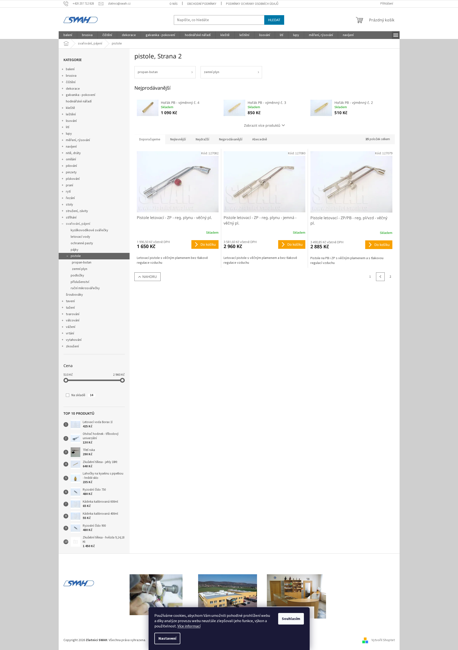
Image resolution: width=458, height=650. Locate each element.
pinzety (71, 172)
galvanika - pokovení (80, 95)
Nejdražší (202, 139)
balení (70, 69)
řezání (70, 198)
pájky (74, 249)
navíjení (71, 146)
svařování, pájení (78, 223)
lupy (69, 133)
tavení (70, 301)
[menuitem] (68, 35)
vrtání (70, 333)
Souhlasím (291, 618)
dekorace (73, 88)
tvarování (72, 314)
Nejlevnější (178, 139)
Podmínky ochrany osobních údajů (252, 4)
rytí (68, 191)
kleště (70, 108)
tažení (70, 307)
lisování (71, 121)
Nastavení (167, 638)
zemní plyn (79, 269)
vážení (70, 327)
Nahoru (149, 276)
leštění (71, 114)
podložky (77, 275)
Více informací (189, 626)
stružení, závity (77, 211)
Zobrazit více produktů (262, 125)
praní (69, 185)
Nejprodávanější (230, 139)
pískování (73, 178)
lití (67, 127)
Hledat (274, 20)
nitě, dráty (73, 153)
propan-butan (81, 262)
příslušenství (80, 282)
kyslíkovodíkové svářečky (89, 230)
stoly (69, 204)
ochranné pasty (82, 243)
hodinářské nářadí (79, 101)
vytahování (74, 340)
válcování (72, 320)
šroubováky (74, 294)
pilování (71, 165)
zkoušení (72, 346)
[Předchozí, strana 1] (380, 276)
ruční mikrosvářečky (85, 288)
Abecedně (259, 139)
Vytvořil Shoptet (383, 640)
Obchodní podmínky (201, 4)
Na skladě (82, 395)
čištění (70, 82)
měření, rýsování (78, 140)
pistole (76, 256)
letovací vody (80, 236)
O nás (173, 4)
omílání (71, 159)
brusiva (71, 75)
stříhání (71, 217)
